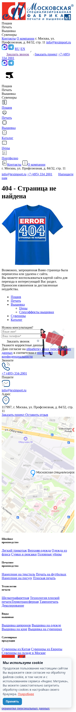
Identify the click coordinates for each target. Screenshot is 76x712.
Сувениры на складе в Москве (24, 653)
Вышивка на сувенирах (45, 629)
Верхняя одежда (39, 550)
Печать (16, 300)
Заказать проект (13, 414)
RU (17, 49)
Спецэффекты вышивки (36, 312)
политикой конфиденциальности (27, 354)
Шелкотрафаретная (15, 598)
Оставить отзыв (36, 414)
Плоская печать (44, 578)
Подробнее (26, 694)
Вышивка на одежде (46, 625)
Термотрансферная (25, 601)
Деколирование (13, 605)
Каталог (16, 319)
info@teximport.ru (58, 42)
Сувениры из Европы (46, 649)
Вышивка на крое (14, 629)
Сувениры (18, 316)
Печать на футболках (51, 574)
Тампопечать (48, 601)
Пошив (16, 297)
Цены (23, 308)
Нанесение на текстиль (18, 574)
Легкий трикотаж (14, 550)
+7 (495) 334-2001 (14, 373)
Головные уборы (50, 554)
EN (22, 49)
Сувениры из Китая (16, 649)
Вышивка (18, 304)
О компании (25, 38)
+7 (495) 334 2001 (39, 174)
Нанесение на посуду (17, 578)
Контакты (9, 38)
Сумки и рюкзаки (24, 554)
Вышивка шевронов (16, 625)
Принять (12, 701)
